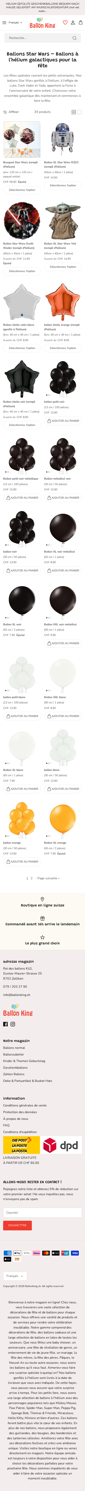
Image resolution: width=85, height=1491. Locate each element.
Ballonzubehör (13, 1054)
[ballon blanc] (63, 747)
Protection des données (20, 1112)
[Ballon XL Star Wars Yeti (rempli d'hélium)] (63, 221)
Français (14, 22)
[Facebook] (5, 1024)
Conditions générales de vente (25, 1105)
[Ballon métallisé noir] (63, 456)
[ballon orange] (22, 820)
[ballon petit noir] (63, 379)
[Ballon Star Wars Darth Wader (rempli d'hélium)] (22, 221)
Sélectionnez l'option (22, 190)
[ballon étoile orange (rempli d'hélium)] (63, 302)
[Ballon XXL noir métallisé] (63, 601)
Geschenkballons (15, 1068)
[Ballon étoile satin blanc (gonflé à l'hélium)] (22, 302)
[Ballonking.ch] (42, 22)
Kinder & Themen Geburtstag (24, 1061)
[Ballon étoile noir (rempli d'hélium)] (22, 379)
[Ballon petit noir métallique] (22, 456)
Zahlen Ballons (14, 1074)
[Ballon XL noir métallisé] (63, 529)
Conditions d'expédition (20, 1132)
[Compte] (72, 22)
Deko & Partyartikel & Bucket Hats (27, 1081)
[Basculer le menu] (4, 22)
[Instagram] (12, 1024)
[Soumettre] (74, 38)
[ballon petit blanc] (22, 674)
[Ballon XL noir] (22, 601)
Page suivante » (48, 878)
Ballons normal (14, 1048)
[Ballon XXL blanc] (63, 674)
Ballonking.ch (33, 1286)
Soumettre (17, 1225)
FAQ (6, 1125)
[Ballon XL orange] (63, 820)
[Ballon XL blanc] (22, 747)
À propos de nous (15, 1119)
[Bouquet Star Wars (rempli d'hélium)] (22, 139)
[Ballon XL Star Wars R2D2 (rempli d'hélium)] (63, 139)
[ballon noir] (22, 529)
